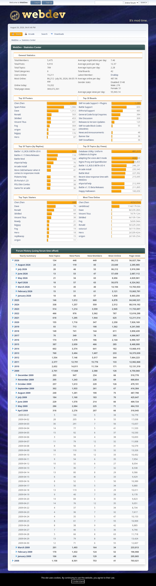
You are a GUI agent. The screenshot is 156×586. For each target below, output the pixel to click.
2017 (16, 335)
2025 (16, 300)
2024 (16, 304)
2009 (16, 370)
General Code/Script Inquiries (93, 114)
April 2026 (23, 282)
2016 (16, 340)
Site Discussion (85, 118)
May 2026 (23, 278)
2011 (16, 362)
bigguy (17, 133)
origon (17, 129)
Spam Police (19, 107)
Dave (16, 110)
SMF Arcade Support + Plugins (93, 103)
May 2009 (23, 406)
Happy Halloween (87, 191)
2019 (16, 326)
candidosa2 (84, 206)
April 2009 (23, 410)
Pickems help (20, 176)
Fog (16, 125)
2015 (16, 344)
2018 (16, 331)
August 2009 (24, 393)
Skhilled (17, 118)
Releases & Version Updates (92, 122)
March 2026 (24, 287)
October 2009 (24, 384)
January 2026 (24, 295)
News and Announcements (91, 132)
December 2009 (26, 375)
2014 (16, 348)
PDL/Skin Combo (22, 184)
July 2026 (22, 269)
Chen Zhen (19, 103)
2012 (16, 357)
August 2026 (24, 264)
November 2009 (26, 379)
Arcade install (20, 166)
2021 (16, 317)
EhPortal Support (87, 110)
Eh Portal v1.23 (21, 180)
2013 (16, 353)
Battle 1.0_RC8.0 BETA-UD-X (27, 151)
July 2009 (22, 397)
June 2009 (23, 401)
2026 (16, 260)
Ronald (17, 114)
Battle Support (85, 107)
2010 (16, 366)
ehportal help (20, 162)
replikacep (19, 236)
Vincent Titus (20, 122)
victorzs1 (83, 228)
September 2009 (26, 388)
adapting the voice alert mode (93, 158)
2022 (16, 313)
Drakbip (114, 75)
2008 (16, 560)
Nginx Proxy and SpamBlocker (93, 162)
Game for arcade (22, 188)
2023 (16, 309)
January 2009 (24, 556)
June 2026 (23, 273)
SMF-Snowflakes (86, 140)
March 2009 (24, 547)
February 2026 (25, 291)
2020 (16, 322)
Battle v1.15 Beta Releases (26, 155)
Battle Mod (19, 158)
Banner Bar (84, 136)
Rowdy (17, 221)
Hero (16, 137)
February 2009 (25, 552)
